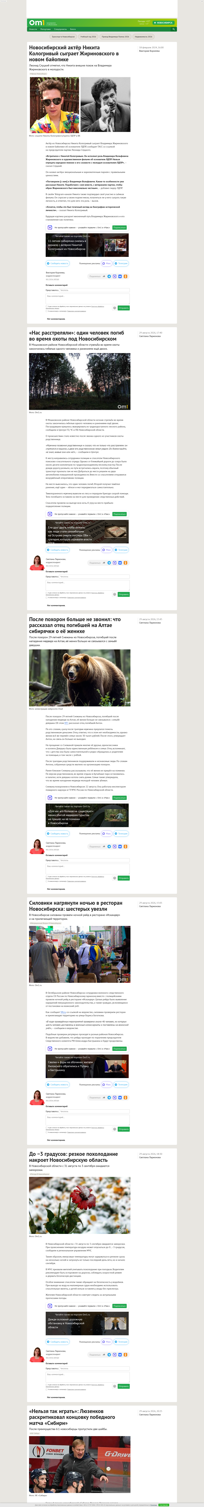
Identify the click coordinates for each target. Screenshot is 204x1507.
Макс (108, 263)
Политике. (153, 1505)
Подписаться (119, 227)
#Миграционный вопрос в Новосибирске (45, 923)
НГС (66, 723)
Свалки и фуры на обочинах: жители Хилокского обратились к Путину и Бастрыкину (70, 1066)
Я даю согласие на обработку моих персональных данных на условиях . (75, 307)
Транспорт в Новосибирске (63, 36)
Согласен (164, 1505)
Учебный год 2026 (88, 36)
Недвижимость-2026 (143, 36)
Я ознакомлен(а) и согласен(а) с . (67, 311)
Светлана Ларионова (150, 336)
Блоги (73, 29)
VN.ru (63, 1012)
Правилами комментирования (76, 311)
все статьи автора (52, 279)
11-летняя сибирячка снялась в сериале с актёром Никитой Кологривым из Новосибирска (67, 245)
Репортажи (45, 29)
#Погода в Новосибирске (39, 1174)
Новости (33, 29)
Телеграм (122, 263)
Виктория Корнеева (149, 50)
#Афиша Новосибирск (38, 74)
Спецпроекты (60, 29)
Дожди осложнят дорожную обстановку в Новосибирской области (66, 1323)
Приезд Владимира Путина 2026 (115, 36)
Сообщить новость (59, 263)
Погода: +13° (144, 22)
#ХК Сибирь (34, 1433)
